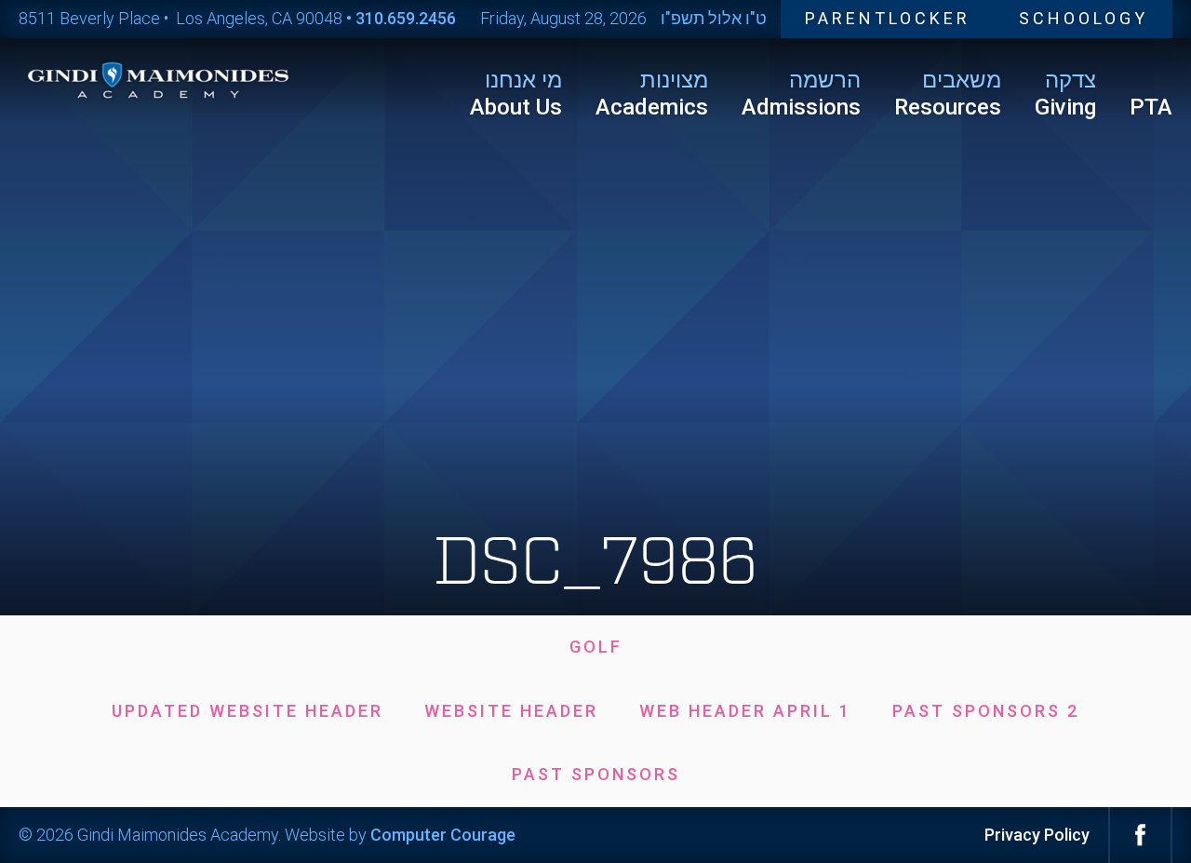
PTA (1151, 107)
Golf (595, 646)
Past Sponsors (596, 774)
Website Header (511, 711)
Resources (947, 93)
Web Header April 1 (745, 711)
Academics (652, 93)
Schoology (1083, 18)
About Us (516, 93)
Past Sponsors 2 (985, 711)
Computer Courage (442, 834)
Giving (1065, 93)
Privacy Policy (1037, 834)
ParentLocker (887, 18)
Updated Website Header (247, 711)
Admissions (801, 93)
